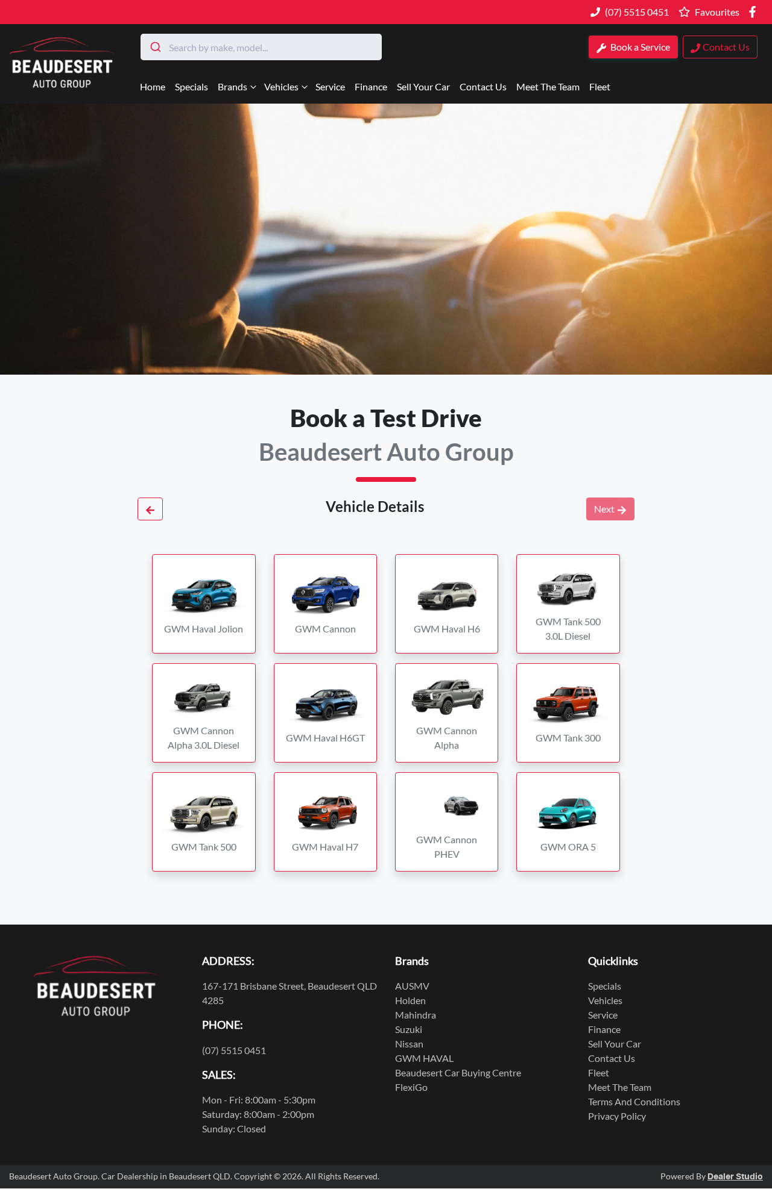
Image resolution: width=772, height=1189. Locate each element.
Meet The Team (548, 86)
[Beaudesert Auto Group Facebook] (755, 11)
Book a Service (639, 46)
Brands (232, 86)
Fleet (599, 86)
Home (152, 86)
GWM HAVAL (424, 1058)
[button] (203, 604)
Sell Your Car (423, 86)
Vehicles (281, 86)
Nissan (409, 1043)
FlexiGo (411, 1087)
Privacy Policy (617, 1116)
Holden (410, 1000)
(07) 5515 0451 (637, 11)
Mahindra (415, 1014)
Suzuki (408, 1029)
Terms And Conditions (634, 1101)
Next (604, 508)
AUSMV (412, 985)
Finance (371, 86)
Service (330, 86)
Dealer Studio (735, 1177)
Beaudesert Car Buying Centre (458, 1072)
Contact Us (483, 86)
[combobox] (261, 47)
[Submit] (155, 47)
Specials (191, 86)
